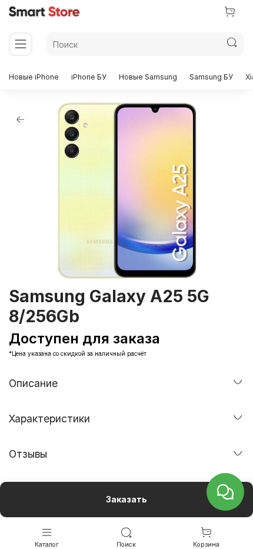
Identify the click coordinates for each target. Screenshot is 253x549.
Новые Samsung (148, 76)
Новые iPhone (34, 76)
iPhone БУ (88, 76)
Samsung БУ (211, 76)
